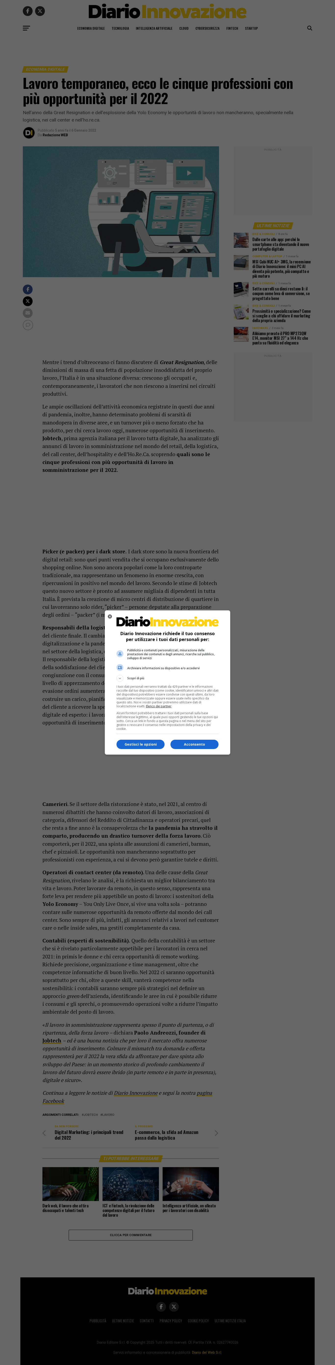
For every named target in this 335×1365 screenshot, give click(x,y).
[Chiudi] (110, 616)
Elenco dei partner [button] (158, 706)
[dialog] (167, 682)
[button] (167, 678)
